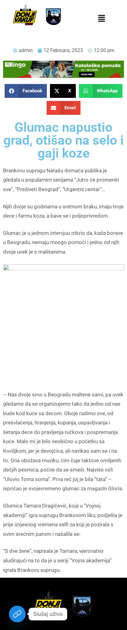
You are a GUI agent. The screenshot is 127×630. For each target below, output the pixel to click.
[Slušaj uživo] (17, 614)
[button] (101, 19)
